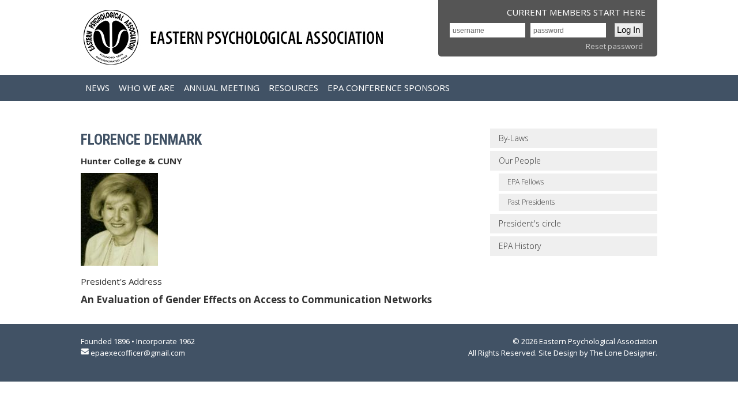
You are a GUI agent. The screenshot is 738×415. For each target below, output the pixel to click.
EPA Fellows (525, 182)
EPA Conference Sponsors (388, 87)
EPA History (520, 245)
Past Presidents (531, 202)
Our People (520, 160)
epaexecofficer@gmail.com (138, 353)
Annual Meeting (221, 87)
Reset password (614, 46)
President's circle (530, 223)
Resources (293, 87)
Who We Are (147, 87)
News (97, 87)
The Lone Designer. (623, 353)
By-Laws (514, 138)
